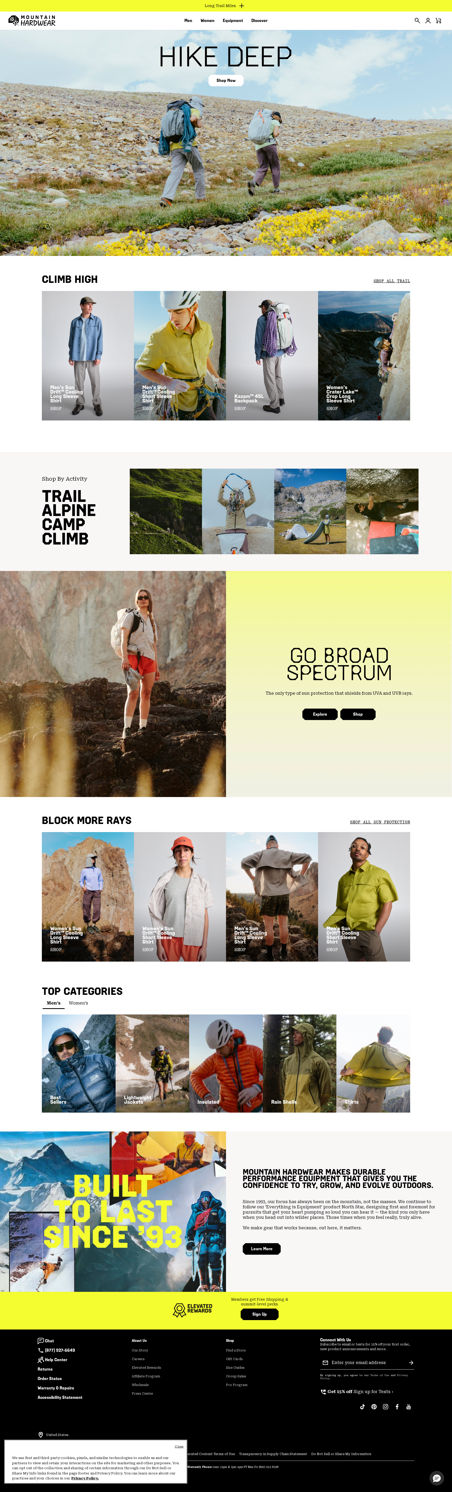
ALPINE (69, 510)
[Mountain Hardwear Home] (31, 20)
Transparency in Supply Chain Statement (273, 1454)
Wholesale (140, 1385)
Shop (358, 714)
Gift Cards (234, 1359)
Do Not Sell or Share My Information (341, 1454)
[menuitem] (188, 21)
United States (57, 1435)
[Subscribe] (411, 1363)
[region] (95, 1462)
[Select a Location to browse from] (41, 1435)
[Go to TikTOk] (362, 1409)
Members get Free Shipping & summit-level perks (259, 1301)
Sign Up (259, 1314)
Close (179, 1446)
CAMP (64, 524)
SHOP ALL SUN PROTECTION (380, 822)
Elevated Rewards (146, 1368)
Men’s (53, 1003)
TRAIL (64, 496)
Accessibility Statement (60, 1397)
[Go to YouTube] (408, 1409)
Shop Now (226, 80)
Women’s (78, 1003)
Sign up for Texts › (356, 1391)
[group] (259, 1301)
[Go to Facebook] (397, 1409)
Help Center (56, 1359)
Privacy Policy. (85, 1478)
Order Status (50, 1378)
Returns (45, 1369)
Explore (320, 714)
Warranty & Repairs (56, 1388)
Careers (138, 1359)
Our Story (140, 1350)
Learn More (262, 1248)
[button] (437, 1478)
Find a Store (236, 1350)
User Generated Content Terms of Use (203, 1454)
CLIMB (65, 539)
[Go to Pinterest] (374, 1409)
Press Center (142, 1393)
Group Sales (236, 1376)
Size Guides (235, 1368)
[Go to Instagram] (385, 1409)
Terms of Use (379, 1375)
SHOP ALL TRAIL (392, 281)
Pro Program (236, 1385)
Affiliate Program (146, 1376)
